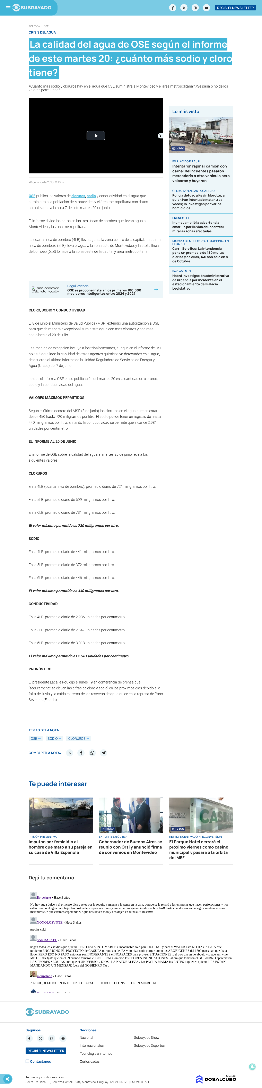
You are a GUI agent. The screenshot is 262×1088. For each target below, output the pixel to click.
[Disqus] (131, 941)
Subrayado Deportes (149, 1045)
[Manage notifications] (252, 1066)
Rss (62, 1077)
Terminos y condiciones (42, 1077)
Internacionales (92, 1045)
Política (34, 26)
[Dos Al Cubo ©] (216, 1082)
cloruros (78, 196)
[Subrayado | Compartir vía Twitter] (69, 752)
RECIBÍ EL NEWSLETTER (235, 8)
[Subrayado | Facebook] (172, 8)
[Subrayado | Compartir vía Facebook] (81, 752)
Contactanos (40, 1061)
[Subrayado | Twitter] (184, 8)
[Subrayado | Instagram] (195, 8)
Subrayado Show (146, 1037)
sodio (53, 738)
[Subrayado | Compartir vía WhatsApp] (92, 752)
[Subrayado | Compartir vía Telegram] (103, 752)
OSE (46, 26)
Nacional (86, 1037)
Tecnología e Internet (96, 1053)
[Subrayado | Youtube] (206, 8)
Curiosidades (89, 1061)
